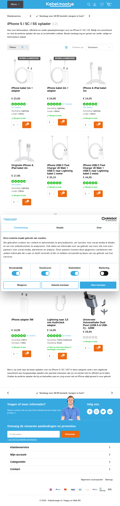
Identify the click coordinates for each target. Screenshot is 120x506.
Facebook (89, 411)
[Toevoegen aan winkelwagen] (26, 125)
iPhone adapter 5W (22, 319)
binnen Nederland (62, 16)
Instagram (96, 411)
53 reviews (66, 336)
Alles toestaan (98, 285)
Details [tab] (60, 227)
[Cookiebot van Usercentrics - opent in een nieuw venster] (104, 219)
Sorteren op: (78, 47)
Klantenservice (14, 16)
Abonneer (70, 434)
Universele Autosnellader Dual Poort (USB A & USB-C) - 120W (95, 323)
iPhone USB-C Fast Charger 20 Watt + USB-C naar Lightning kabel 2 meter (95, 169)
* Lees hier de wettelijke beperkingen (22, 440)
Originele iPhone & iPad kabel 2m (22, 166)
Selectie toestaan (60, 285)
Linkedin (110, 411)
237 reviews (16, 107)
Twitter (103, 411)
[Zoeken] (89, 4)
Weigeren (22, 285)
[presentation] (32, 16)
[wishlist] (102, 4)
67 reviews (31, 336)
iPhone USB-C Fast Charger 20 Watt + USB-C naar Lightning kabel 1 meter (60, 169)
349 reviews (16, 185)
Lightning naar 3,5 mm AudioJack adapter (57, 322)
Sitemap (109, 479)
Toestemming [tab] (21, 227)
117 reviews (67, 104)
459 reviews (88, 107)
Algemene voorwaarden (92, 479)
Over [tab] (99, 227)
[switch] (45, 273)
